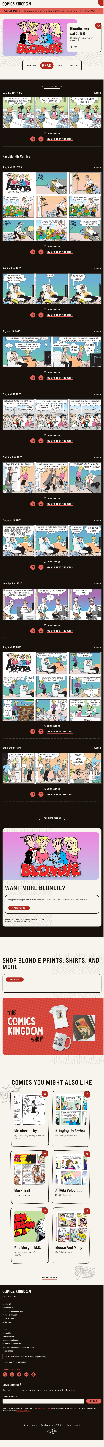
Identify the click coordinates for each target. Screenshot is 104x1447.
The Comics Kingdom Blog (13, 1311)
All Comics (7, 1322)
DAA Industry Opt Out (11, 1340)
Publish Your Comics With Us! (14, 1362)
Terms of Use (8, 1350)
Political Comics (9, 1318)
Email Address (10, 1396)
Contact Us (7, 1333)
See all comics (49, 1277)
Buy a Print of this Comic (60, 139)
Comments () (53, 133)
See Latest (54, 86)
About (5, 1329)
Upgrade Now (19, 908)
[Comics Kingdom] (17, 1291)
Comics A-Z (7, 1304)
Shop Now (15, 979)
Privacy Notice (23, 1411)
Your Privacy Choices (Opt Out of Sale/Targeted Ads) (25, 1356)
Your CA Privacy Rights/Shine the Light (18, 1347)
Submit (93, 1401)
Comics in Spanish (10, 1314)
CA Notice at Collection (12, 1343)
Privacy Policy (8, 1336)
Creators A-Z (8, 1307)
